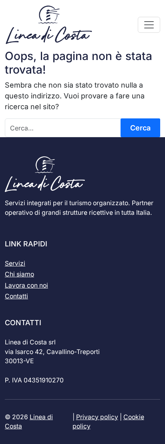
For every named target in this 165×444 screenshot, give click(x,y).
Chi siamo (19, 274)
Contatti (16, 296)
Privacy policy (97, 417)
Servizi (15, 263)
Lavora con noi (26, 285)
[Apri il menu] (149, 25)
